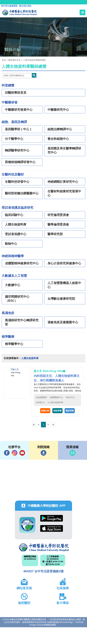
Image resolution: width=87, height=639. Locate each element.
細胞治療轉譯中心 (60, 129)
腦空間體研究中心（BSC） (17, 298)
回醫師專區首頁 (15, 92)
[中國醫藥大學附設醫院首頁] (19, 12)
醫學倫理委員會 (58, 224)
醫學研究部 (55, 234)
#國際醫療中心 (56, 397)
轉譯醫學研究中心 (17, 150)
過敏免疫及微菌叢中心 (63, 322)
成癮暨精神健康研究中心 (22, 263)
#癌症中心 (70, 397)
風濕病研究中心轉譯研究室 (22, 322)
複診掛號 (70, 410)
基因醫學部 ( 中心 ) (18, 129)
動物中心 (11, 243)
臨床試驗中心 (14, 215)
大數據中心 (12, 285)
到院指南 (43, 453)
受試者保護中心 (15, 234)
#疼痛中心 (40, 402)
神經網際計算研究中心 (63, 181)
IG (14, 453)
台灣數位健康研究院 (61, 298)
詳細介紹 (45, 410)
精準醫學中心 (14, 344)
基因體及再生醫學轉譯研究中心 (64, 150)
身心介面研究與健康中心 (64, 263)
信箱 (72, 453)
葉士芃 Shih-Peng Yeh (48, 371)
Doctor (34, 75)
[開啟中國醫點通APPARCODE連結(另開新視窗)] (27, 525)
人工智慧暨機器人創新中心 (64, 285)
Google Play (51, 520)
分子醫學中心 (14, 138)
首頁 (4, 60)
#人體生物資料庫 (55, 402)
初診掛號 (57, 410)
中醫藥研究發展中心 (19, 109)
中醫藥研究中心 (58, 109)
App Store (51, 530)
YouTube (22, 453)
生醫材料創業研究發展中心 (64, 193)
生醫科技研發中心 (17, 181)
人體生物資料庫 (15, 224)
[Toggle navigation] (82, 12)
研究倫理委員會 (58, 215)
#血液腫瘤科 (41, 397)
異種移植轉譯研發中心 (20, 162)
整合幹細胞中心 (58, 138)
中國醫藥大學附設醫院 (43, 547)
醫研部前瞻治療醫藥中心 (22, 193)
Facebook (7, 453)
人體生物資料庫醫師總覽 (34, 60)
